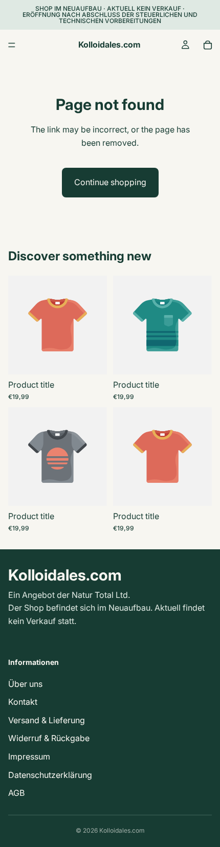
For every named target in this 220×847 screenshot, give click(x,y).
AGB (16, 793)
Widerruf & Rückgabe (49, 738)
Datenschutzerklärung (50, 775)
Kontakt (22, 702)
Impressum (29, 756)
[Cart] (207, 45)
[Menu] (12, 45)
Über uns (25, 684)
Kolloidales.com (122, 830)
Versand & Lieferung (46, 720)
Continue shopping (110, 182)
